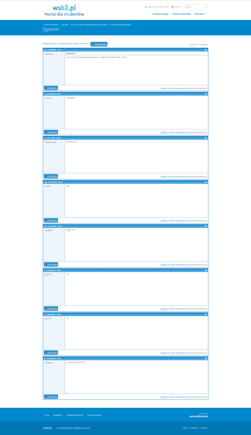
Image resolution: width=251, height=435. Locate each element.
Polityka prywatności (75, 415)
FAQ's (185, 428)
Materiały (200, 14)
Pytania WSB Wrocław (120, 24)
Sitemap (194, 428)
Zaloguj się (48, 43)
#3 (206, 138)
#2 (206, 93)
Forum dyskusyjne (181, 14)
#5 (206, 226)
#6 (206, 270)
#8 (206, 358)
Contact (204, 428)
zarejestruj (63, 43)
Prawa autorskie (94, 415)
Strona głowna (160, 14)
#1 (206, 49)
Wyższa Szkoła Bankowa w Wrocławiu (89, 24)
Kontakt (177, 7)
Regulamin (57, 415)
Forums (64, 24)
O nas (47, 415)
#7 (206, 314)
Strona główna (50, 24)
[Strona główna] (65, 10)
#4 (206, 182)
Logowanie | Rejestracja (157, 7)
